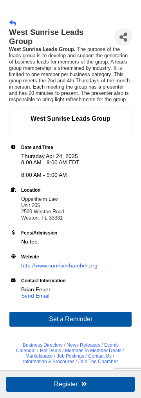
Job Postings (70, 356)
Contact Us (100, 356)
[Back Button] (12, 23)
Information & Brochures (48, 361)
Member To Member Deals (93, 350)
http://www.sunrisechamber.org (59, 265)
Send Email (35, 296)
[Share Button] (123, 37)
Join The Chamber (98, 361)
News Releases (83, 345)
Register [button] (66, 384)
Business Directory (43, 345)
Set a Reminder (70, 319)
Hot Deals (50, 350)
